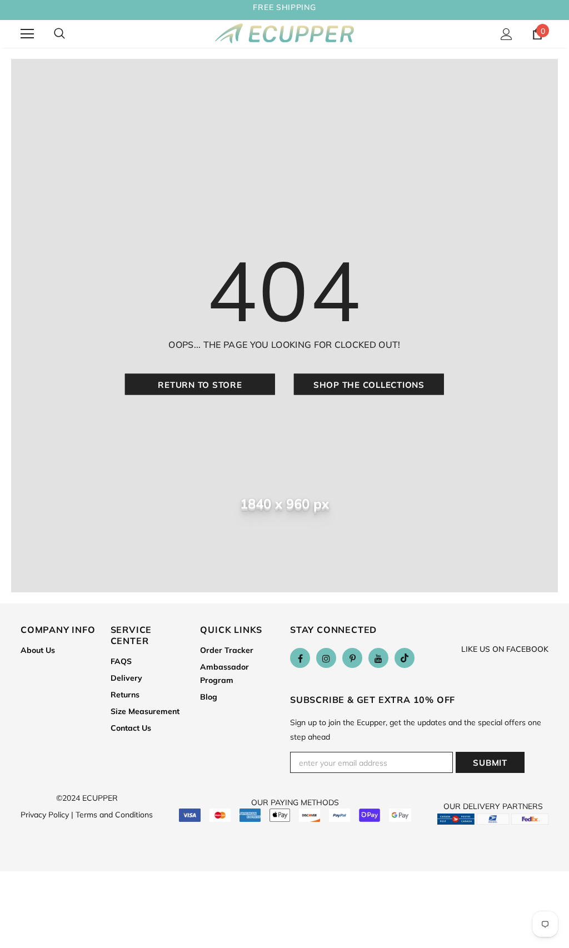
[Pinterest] (352, 658)
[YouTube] (378, 658)
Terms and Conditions (114, 815)
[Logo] (284, 33)
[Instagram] (326, 658)
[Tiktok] (405, 658)
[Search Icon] (59, 33)
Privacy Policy (47, 815)
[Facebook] (300, 658)
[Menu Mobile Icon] (27, 34)
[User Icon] (506, 34)
